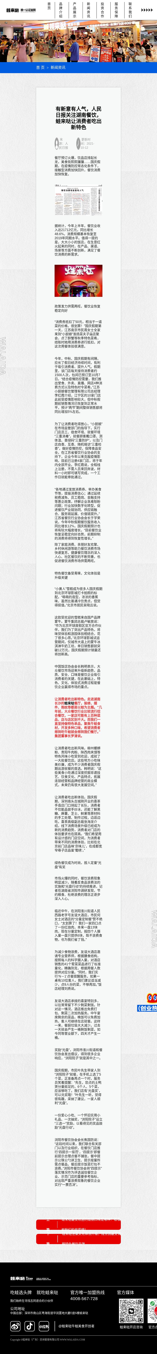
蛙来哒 (69, 703)
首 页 (40, 68)
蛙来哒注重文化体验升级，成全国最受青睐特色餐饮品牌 (91, 1239)
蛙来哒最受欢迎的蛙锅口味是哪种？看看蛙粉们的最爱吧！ (91, 1224)
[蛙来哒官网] (23, 10)
